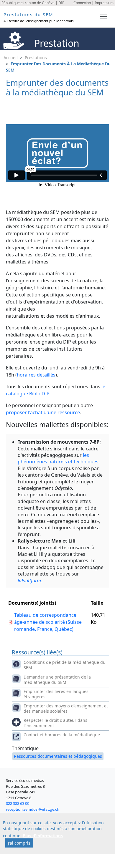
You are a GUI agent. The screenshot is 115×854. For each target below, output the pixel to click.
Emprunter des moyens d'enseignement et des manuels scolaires (66, 708)
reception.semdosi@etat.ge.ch (32, 809)
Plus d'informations (43, 835)
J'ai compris (19, 843)
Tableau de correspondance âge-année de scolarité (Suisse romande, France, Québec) (48, 622)
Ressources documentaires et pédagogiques (58, 756)
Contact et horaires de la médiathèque (62, 734)
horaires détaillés (36, 375)
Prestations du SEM (28, 14)
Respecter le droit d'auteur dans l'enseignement (55, 722)
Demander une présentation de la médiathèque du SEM (57, 679)
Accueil (11, 57)
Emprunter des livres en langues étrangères (56, 694)
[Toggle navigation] (103, 16)
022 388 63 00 (17, 803)
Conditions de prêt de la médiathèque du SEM (65, 664)
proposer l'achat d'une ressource (43, 412)
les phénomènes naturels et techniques (58, 458)
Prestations (36, 57)
